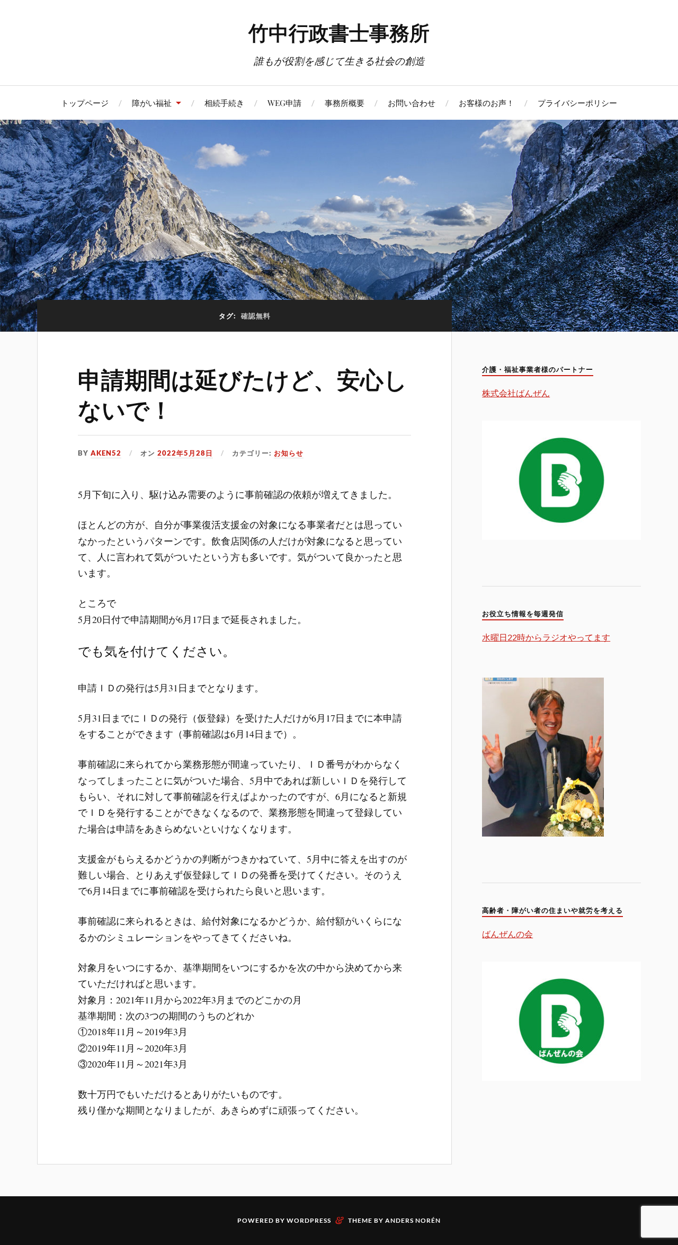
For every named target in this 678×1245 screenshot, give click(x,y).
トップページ (85, 102)
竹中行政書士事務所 (339, 32)
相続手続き (224, 102)
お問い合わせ (411, 102)
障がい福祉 (152, 102)
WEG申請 (284, 102)
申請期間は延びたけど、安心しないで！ (242, 393)
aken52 (106, 453)
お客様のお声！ (486, 102)
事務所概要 (344, 102)
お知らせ (289, 453)
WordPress (309, 1220)
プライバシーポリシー (577, 102)
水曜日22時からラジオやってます (546, 637)
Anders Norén (413, 1220)
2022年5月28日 (185, 453)
